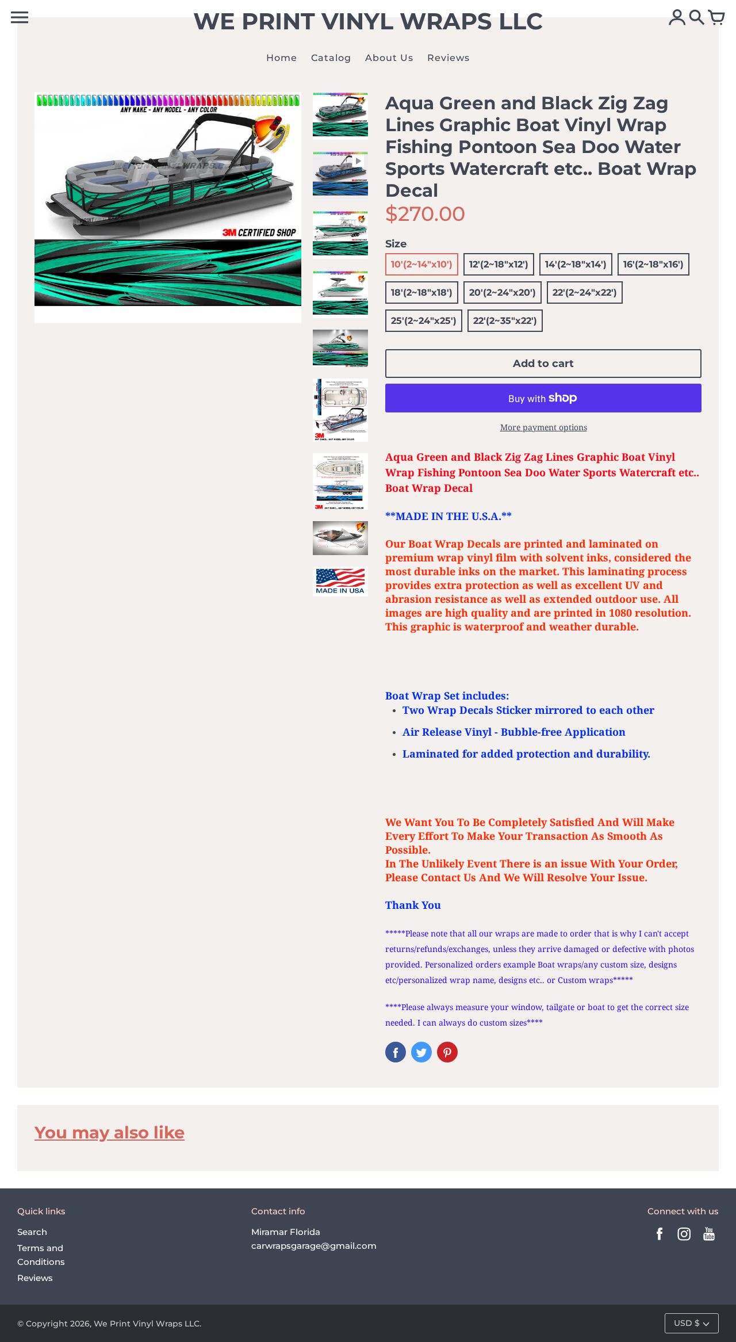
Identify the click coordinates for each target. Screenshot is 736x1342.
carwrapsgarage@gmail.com (314, 1245)
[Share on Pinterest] (447, 1052)
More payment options (543, 427)
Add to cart (543, 363)
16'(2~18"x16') (653, 264)
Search (32, 1231)
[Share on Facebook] (395, 1052)
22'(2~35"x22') (505, 320)
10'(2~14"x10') (422, 264)
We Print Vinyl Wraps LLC (147, 1323)
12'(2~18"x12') (498, 264)
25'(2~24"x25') (424, 320)
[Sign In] (677, 18)
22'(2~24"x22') (585, 292)
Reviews (35, 1277)
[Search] (697, 18)
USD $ (687, 1323)
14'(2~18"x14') (576, 264)
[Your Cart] (716, 18)
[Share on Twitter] (421, 1052)
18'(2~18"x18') (422, 292)
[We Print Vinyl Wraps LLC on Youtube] (709, 1241)
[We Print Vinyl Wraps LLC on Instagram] (684, 1241)
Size (396, 244)
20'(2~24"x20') (502, 292)
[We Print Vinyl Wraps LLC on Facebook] (659, 1241)
